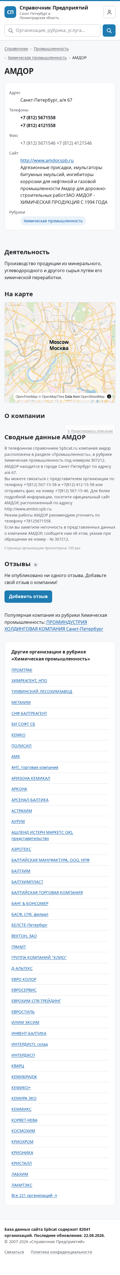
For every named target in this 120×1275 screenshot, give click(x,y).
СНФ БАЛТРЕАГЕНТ (29, 713)
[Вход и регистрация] (109, 12)
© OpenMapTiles (51, 396)
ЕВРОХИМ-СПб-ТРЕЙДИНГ (36, 1000)
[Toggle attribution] (109, 396)
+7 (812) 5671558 (38, 118)
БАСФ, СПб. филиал (29, 914)
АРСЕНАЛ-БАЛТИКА (30, 799)
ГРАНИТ (18, 946)
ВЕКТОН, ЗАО (24, 935)
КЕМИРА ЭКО (24, 1098)
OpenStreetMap (93, 396)
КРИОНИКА (22, 1152)
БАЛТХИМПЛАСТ (27, 881)
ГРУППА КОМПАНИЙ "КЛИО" (39, 957)
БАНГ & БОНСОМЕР (29, 903)
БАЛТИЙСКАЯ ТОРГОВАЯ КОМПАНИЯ (47, 892)
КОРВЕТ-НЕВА (24, 1120)
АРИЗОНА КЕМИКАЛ (30, 778)
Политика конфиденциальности (61, 1252)
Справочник (16, 48)
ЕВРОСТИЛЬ (23, 1011)
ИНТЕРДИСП (23, 1055)
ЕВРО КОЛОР (23, 979)
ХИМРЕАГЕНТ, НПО (29, 680)
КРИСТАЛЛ (21, 1163)
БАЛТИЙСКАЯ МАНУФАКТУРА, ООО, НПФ (50, 860)
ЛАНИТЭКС (21, 1185)
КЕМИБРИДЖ (24, 1076)
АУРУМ (18, 821)
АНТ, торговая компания (34, 767)
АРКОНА (19, 788)
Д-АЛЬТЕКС (22, 968)
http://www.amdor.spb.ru (47, 160)
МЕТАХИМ (21, 702)
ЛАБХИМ (19, 1174)
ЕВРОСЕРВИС (24, 990)
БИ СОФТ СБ (23, 724)
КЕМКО (18, 734)
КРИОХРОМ (22, 1141)
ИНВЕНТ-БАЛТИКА (28, 1033)
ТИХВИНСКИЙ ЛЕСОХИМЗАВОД (41, 691)
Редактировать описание (90, 431)
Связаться (14, 1252)
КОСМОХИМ (23, 1130)
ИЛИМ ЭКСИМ (25, 1022)
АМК (15, 756)
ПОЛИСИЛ (21, 745)
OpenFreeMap (27, 396)
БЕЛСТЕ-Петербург (29, 925)
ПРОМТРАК (21, 669)
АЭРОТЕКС (21, 849)
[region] (60, 352)
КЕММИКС (21, 1109)
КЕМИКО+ (21, 1087)
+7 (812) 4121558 (38, 125)
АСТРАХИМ (21, 810)
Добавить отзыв (28, 596)
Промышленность (51, 48)
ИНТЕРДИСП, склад (29, 1044)
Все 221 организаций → (34, 1195)
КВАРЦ (17, 1065)
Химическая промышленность (37, 57)
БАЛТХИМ (20, 871)
